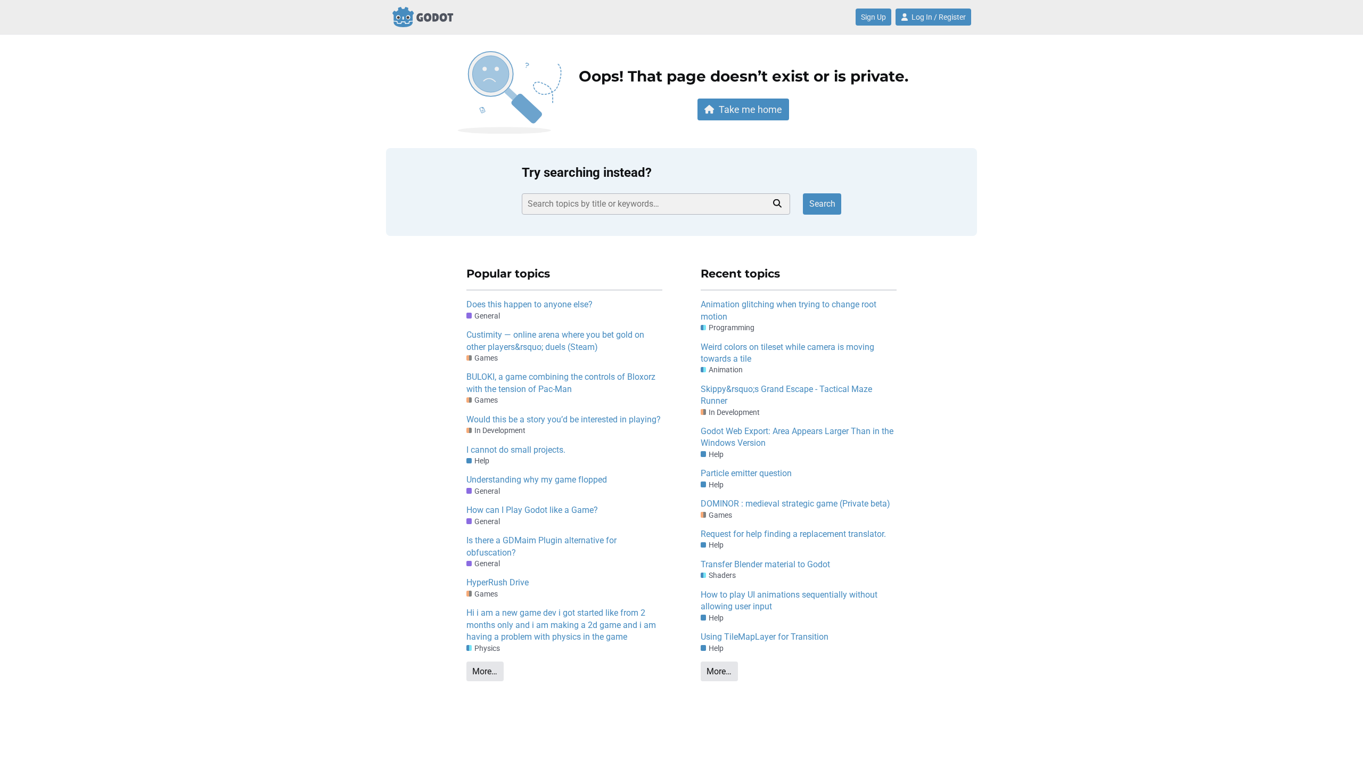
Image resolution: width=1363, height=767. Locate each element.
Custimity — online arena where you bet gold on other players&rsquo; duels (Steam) (555, 341)
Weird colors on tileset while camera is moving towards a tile (787, 353)
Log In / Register (939, 17)
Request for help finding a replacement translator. (793, 534)
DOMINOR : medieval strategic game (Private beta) (795, 504)
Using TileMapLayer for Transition (764, 637)
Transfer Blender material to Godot (765, 564)
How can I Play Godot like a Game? (532, 510)
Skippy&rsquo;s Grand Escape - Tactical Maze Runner (786, 395)
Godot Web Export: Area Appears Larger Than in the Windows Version (797, 437)
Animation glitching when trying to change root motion (788, 310)
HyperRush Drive (497, 582)
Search (822, 204)
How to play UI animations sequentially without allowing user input (789, 600)
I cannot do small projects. (515, 450)
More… (484, 671)
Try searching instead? (587, 172)
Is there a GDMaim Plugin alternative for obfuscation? (541, 546)
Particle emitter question (746, 473)
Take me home (750, 109)
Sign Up (873, 17)
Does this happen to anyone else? (529, 304)
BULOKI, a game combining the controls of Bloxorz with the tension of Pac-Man (560, 383)
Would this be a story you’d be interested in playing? (563, 419)
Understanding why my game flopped (536, 480)
